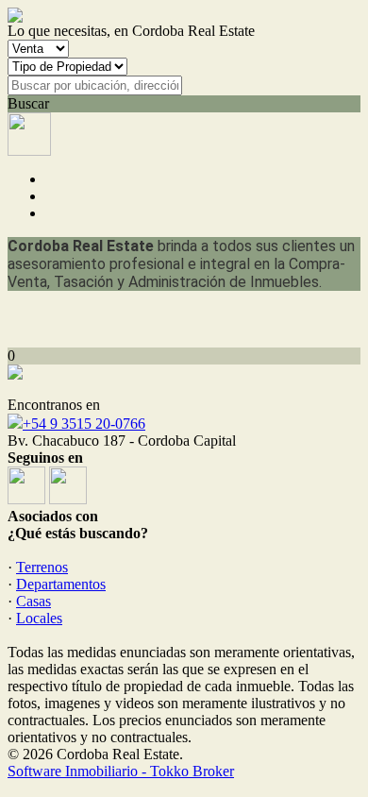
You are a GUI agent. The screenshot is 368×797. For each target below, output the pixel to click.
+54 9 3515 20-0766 (84, 423)
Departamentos (61, 584)
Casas (33, 601)
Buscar (28, 103)
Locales (39, 618)
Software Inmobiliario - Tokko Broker (121, 771)
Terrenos (42, 567)
